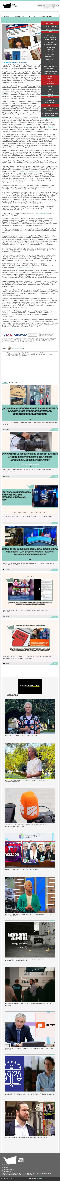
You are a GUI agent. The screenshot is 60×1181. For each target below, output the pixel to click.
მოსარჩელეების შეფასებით (28, 171)
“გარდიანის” (50, 127)
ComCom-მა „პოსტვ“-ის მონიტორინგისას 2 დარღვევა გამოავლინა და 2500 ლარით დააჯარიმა (29, 1049)
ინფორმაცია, (6, 94)
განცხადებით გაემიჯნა (43, 213)
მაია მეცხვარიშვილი (17, 348)
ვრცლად (55, 429)
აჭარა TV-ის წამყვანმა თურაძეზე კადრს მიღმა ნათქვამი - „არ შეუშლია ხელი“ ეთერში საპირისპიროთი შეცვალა (28, 564)
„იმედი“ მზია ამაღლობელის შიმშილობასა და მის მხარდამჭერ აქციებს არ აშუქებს (27, 516)
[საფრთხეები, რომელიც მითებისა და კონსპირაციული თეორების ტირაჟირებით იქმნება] (30, 42)
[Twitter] (15, 62)
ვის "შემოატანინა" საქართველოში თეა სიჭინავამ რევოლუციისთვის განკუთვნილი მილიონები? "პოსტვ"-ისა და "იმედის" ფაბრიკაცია (27, 657)
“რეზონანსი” (18, 267)
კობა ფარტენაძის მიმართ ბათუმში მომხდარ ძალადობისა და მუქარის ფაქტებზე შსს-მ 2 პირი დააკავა (28, 915)
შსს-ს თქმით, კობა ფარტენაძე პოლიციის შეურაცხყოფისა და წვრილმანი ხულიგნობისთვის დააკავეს (26, 781)
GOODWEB (39, 1178)
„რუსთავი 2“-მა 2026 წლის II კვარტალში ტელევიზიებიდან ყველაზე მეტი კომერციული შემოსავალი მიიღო (26, 826)
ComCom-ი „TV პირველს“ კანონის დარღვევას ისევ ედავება (22, 869)
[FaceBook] (7, 62)
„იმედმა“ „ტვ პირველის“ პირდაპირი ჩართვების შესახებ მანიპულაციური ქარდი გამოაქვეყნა (26, 611)
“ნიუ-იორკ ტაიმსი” (28, 126)
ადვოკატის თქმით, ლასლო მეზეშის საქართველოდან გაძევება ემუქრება (26, 1137)
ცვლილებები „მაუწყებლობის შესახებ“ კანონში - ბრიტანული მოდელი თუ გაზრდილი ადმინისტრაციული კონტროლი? (28, 470)
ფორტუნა (26, 267)
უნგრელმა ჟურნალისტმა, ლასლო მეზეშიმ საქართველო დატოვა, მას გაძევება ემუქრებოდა (28, 1004)
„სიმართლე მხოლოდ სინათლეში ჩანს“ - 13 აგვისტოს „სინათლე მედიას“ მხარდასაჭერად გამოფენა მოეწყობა (26, 960)
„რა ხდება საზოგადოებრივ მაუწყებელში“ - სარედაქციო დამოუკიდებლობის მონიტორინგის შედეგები (30, 423)
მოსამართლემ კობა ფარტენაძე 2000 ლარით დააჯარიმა (21, 735)
